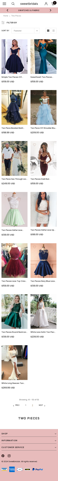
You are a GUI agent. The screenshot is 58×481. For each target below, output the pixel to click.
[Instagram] (9, 455)
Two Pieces (16, 16)
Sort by (5, 30)
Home (5, 16)
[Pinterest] (2, 455)
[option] (29, 10)
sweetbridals (29, 3)
